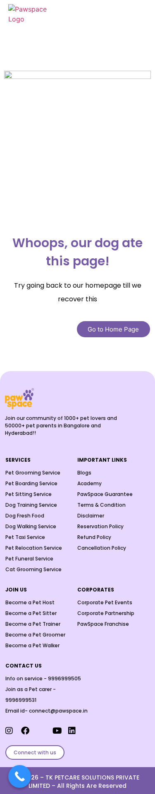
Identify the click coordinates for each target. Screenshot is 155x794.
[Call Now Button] (19, 776)
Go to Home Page (113, 329)
